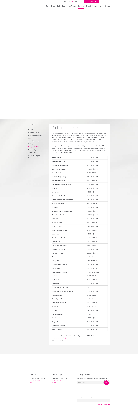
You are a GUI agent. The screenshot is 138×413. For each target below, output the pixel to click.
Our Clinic (81, 6)
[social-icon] (84, 405)
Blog (69, 1)
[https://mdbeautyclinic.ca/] (105, 1)
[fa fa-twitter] (78, 405)
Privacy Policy (32, 150)
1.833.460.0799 (78, 1)
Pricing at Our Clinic (33, 147)
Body (58, 6)
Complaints (99, 404)
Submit (106, 383)
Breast (53, 6)
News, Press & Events (34, 141)
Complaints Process (34, 132)
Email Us (33, 383)
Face (47, 6)
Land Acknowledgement (35, 135)
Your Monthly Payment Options (34, 157)
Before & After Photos (69, 6)
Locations (30, 138)
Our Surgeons (32, 144)
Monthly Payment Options (94, 6)
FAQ (65, 1)
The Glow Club (32, 153)
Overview (30, 129)
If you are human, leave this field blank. (86, 397)
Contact (107, 6)
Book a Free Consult (91, 1)
